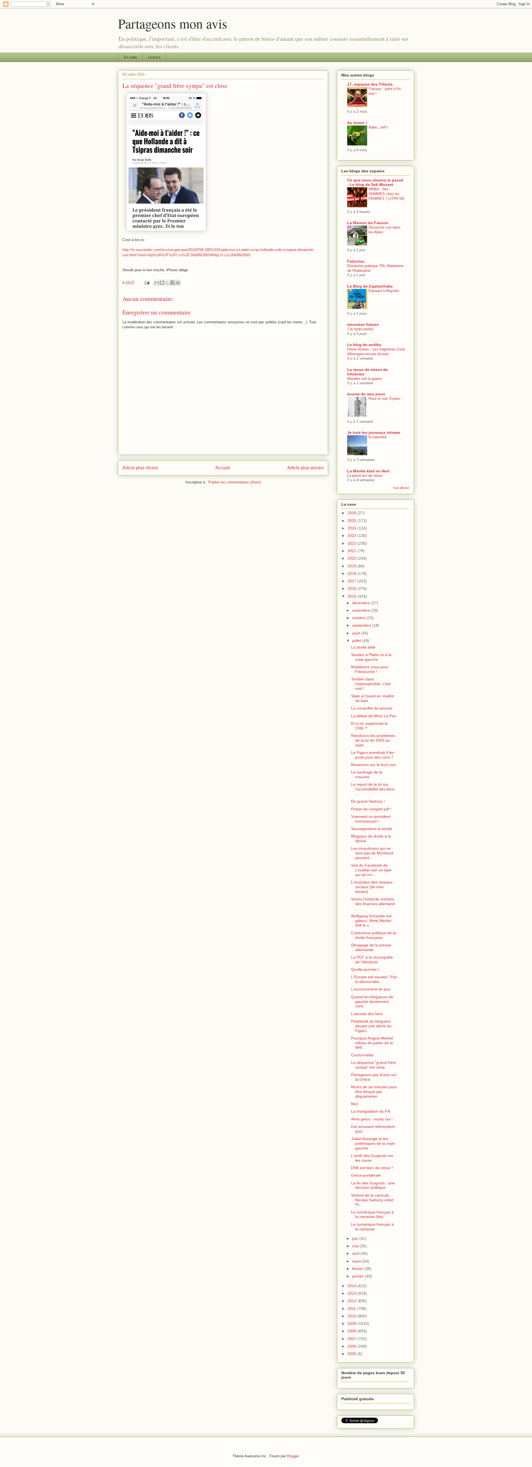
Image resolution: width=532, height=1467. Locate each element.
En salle (130, 57)
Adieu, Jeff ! (378, 127)
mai (356, 1246)
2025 (352, 520)
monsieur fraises (363, 324)
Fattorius (355, 261)
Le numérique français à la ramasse (372, 1226)
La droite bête (363, 647)
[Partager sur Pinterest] (178, 282)
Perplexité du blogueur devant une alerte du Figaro (371, 1026)
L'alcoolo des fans (367, 1014)
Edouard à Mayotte (384, 291)
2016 (352, 588)
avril (356, 1253)
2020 (352, 558)
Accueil (222, 467)
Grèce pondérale (366, 1175)
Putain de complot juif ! (371, 809)
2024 (352, 528)
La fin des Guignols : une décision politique (373, 1185)
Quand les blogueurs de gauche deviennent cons (372, 1001)
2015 (352, 596)
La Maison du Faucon (367, 223)
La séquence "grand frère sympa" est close (373, 1064)
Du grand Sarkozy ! (368, 801)
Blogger (293, 1456)
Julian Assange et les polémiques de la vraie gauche (373, 1143)
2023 (352, 535)
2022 (352, 543)
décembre (361, 603)
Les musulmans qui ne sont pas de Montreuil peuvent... (372, 853)
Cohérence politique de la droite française (373, 935)
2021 (352, 551)
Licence (154, 57)
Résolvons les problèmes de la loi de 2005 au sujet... (373, 740)
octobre (359, 618)
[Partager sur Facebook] (172, 282)
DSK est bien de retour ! (372, 1168)
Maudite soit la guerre (364, 379)
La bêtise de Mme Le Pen (373, 716)
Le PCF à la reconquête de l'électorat (372, 959)
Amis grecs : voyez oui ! (372, 1119)
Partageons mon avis (172, 23)
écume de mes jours (366, 394)
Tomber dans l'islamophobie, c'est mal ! (370, 684)
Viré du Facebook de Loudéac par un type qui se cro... (371, 870)
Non (354, 1104)
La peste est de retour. (365, 475)
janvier (358, 1276)
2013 (352, 1293)
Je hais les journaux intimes (373, 432)
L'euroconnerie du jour (371, 989)
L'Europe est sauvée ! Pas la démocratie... (374, 979)
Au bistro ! (357, 123)
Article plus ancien (305, 467)
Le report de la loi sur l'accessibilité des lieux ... (373, 789)
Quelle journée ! (365, 969)
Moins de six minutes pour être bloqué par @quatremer (374, 1092)
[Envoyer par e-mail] (157, 282)
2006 (352, 1346)
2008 (352, 1331)
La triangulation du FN (370, 1111)
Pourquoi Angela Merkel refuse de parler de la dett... (372, 1043)
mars (357, 1261)
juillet (357, 640)
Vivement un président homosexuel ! (370, 818)
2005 (352, 1353)
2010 (352, 1316)
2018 (352, 573)
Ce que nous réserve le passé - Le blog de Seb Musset (375, 182)
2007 (352, 1339)
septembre (362, 625)
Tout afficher (401, 488)
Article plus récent (140, 467)
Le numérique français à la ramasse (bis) (372, 1214)
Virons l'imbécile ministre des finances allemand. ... (373, 904)
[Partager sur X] (167, 282)
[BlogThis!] (162, 282)
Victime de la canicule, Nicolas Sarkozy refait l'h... (372, 1200)
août (356, 633)
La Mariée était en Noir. (368, 471)
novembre (361, 610)
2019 (352, 566)
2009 (352, 1323)
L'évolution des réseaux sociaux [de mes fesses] (372, 887)
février (358, 1268)
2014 (352, 1286)
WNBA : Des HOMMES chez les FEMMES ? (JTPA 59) (386, 194)
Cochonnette (362, 1055)
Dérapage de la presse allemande (371, 947)
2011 (352, 1308)
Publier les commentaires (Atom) (234, 482)
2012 (352, 1301)
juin (355, 1238)
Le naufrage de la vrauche (366, 774)
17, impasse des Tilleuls (370, 84)
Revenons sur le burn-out (373, 764)
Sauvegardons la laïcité (371, 828)
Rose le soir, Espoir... (386, 398)
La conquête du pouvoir (372, 708)
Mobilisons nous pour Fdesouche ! (369, 669)
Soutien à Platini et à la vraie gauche (371, 657)
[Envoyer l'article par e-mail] (147, 282)
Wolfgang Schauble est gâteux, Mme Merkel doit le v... (371, 921)
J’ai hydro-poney (360, 329)
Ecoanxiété (378, 437)
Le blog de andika (364, 344)
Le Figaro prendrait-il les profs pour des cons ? (372, 754)
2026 (352, 513)
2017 (352, 581)
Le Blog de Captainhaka (370, 286)
